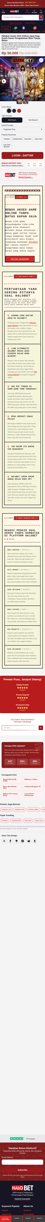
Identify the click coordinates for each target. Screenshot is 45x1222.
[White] (4, 111)
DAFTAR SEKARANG (20, 259)
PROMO (28, 1218)
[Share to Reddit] (28, 841)
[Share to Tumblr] (34, 841)
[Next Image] (41, 81)
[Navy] (14, 111)
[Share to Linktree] (16, 841)
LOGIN (16, 1218)
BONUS (39, 1218)
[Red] (19, 111)
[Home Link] (14, 11)
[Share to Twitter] (4, 841)
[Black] (9, 111)
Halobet (33, 242)
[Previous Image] (4, 81)
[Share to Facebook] (10, 841)
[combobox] (20, 17)
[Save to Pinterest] (22, 841)
